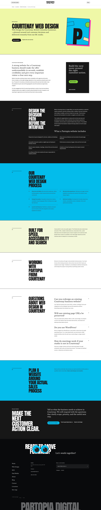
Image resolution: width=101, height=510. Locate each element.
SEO (13, 470)
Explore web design (78, 422)
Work (13, 463)
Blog (13, 480)
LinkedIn (62, 470)
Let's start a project (15, 2)
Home (13, 6)
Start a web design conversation (75, 370)
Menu (88, 2)
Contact (14, 483)
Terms (24, 497)
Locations (17, 6)
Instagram (58, 470)
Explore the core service (27, 39)
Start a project (16, 40)
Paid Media (15, 473)
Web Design (15, 467)
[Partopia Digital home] (50, 2)
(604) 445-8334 (72, 89)
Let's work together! (66, 453)
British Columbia (23, 6)
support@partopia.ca (35, 471)
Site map (14, 490)
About (14, 476)
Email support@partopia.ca (67, 422)
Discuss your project (53, 422)
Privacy (20, 497)
